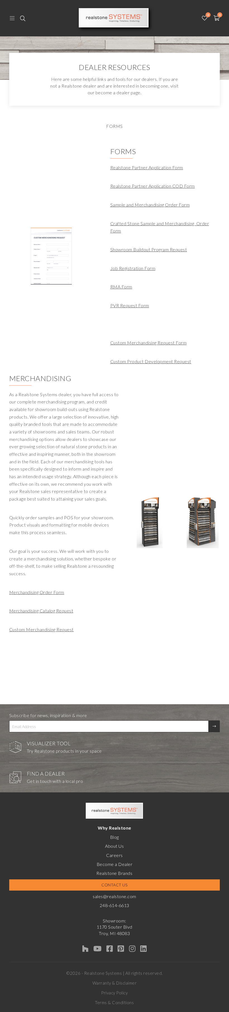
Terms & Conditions (114, 1002)
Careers (114, 855)
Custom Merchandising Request (41, 629)
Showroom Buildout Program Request (148, 249)
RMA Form (121, 286)
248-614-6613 (114, 905)
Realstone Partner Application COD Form (152, 186)
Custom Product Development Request (150, 361)
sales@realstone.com (114, 896)
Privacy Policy (114, 992)
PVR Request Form (129, 305)
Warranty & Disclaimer (114, 982)
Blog (114, 837)
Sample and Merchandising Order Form (150, 204)
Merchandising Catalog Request (41, 610)
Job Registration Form (133, 268)
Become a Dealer (115, 864)
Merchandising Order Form (36, 592)
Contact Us (114, 884)
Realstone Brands (114, 873)
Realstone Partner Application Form (146, 167)
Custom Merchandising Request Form (148, 342)
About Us (114, 846)
